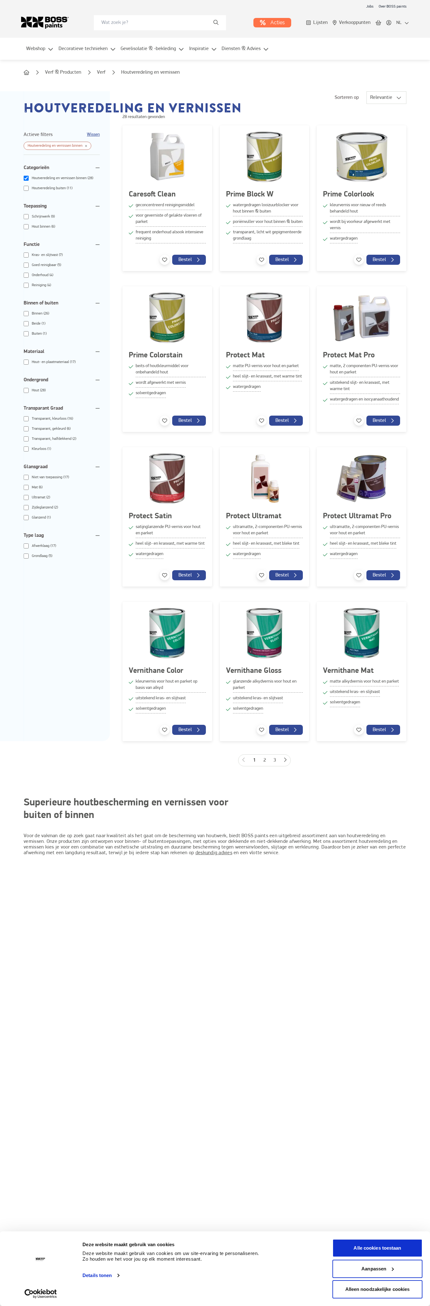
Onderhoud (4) (42, 275)
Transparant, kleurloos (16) (52, 419)
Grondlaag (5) (42, 556)
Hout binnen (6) (43, 227)
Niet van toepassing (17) (50, 477)
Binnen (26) (40, 313)
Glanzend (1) (41, 518)
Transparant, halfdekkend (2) (54, 439)
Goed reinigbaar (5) (46, 265)
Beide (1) (38, 324)
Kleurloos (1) (41, 449)
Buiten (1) (39, 334)
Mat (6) (37, 487)
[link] (370, 6)
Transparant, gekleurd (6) (51, 429)
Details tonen (97, 1275)
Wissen (93, 134)
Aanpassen (373, 1268)
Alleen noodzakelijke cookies (377, 1289)
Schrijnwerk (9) (43, 217)
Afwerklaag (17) (44, 546)
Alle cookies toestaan (377, 1248)
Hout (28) (39, 390)
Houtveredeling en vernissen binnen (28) (62, 178)
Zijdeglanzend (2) (45, 507)
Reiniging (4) (41, 285)
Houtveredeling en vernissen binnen (55, 146)
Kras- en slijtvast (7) (47, 255)
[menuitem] (40, 52)
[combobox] (160, 22)
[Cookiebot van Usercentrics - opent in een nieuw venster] (40, 1293)
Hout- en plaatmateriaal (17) (54, 362)
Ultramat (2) (41, 497)
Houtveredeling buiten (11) (52, 188)
